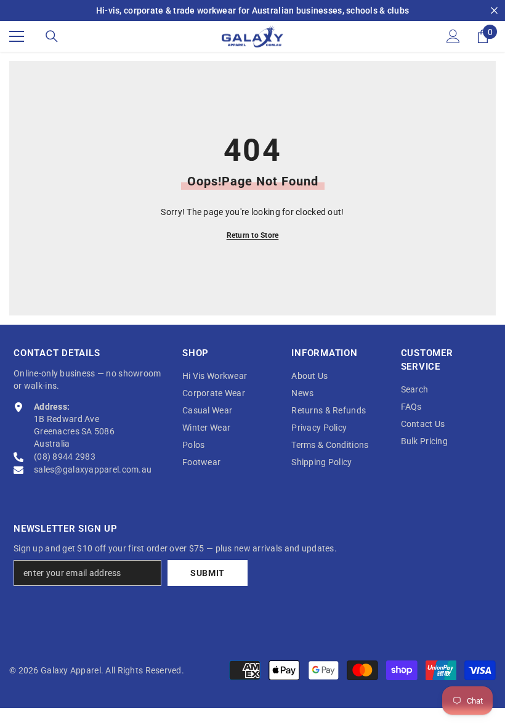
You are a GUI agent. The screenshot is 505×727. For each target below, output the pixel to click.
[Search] (51, 36)
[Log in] (453, 36)
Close (494, 10)
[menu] (16, 36)
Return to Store (253, 235)
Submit (207, 573)
